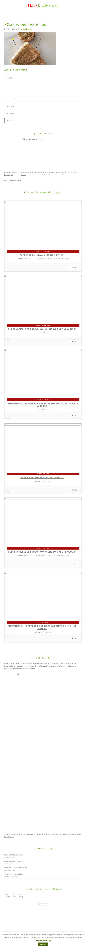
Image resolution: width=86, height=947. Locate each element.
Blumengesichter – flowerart (13, 861)
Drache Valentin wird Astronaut (42, 477)
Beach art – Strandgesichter (13, 855)
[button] (43, 14)
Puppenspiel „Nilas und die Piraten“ (42, 255)
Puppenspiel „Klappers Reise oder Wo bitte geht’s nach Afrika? (43, 404)
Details (75, 267)
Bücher (23, 175)
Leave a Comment (26, 29)
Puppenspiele (8, 175)
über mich (52, 172)
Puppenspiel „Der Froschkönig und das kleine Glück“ (42, 329)
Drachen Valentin (67, 172)
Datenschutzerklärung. (43, 940)
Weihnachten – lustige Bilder (13, 874)
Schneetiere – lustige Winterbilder (15, 867)
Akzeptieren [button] (43, 944)
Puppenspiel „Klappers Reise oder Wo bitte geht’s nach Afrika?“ (43, 627)
